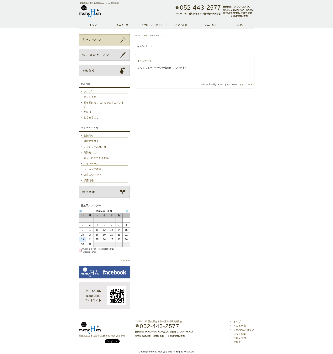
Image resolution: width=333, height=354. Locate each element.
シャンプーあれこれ (95, 146)
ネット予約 (90, 97)
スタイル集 (181, 24)
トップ (237, 321)
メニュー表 (122, 24)
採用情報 (89, 180)
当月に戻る (125, 260)
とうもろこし (91, 117)
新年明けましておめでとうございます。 (104, 104)
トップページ (93, 24)
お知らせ (89, 135)
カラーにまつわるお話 (96, 158)
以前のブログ (91, 141)
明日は (87, 111)
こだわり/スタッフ (151, 24)
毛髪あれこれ (91, 152)
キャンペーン (144, 60)
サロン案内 (210, 24)
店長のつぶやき (92, 174)
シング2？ (89, 91)
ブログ (239, 24)
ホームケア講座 (92, 169)
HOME (138, 35)
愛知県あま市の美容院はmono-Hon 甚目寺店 (102, 335)
